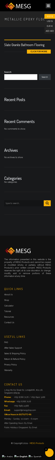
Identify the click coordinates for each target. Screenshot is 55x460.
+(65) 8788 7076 (23, 401)
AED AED (49, 30)
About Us (8, 294)
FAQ (6, 342)
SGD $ (48, 16)
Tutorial (7, 311)
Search (7, 72)
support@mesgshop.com (25, 410)
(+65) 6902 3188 (38, 397)
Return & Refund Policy (14, 359)
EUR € (48, 25)
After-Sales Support (13, 348)
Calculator (9, 306)
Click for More (38, 51)
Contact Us (9, 322)
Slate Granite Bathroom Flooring (24, 45)
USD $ (48, 21)
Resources (9, 317)
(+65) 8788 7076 (21, 397)
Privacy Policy (10, 365)
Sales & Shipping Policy (15, 353)
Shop (6, 300)
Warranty (8, 370)
